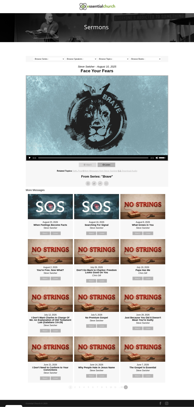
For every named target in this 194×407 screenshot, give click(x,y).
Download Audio (129, 171)
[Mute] (157, 158)
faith (75, 171)
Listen (107, 165)
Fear (80, 171)
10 (111, 387)
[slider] (93, 157)
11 (115, 387)
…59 (121, 387)
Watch (89, 165)
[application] (97, 157)
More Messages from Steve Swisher (101, 171)
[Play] (29, 158)
